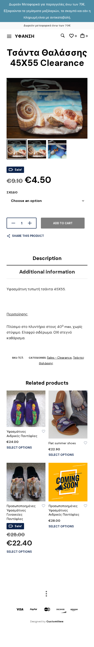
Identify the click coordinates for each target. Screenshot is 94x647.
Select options (19, 447)
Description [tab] (47, 258)
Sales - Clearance (59, 358)
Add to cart (63, 223)
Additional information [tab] (47, 271)
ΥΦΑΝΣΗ (24, 36)
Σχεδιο (12, 192)
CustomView (54, 621)
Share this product (28, 236)
